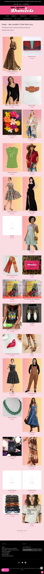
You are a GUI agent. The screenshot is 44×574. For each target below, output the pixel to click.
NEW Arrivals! (7, 18)
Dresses (13, 16)
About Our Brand (5, 554)
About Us (27, 18)
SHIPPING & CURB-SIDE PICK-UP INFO (10, 550)
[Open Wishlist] (42, 572)
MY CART (26, 4)
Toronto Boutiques (5, 553)
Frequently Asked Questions (7, 556)
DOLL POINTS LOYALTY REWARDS (9, 548)
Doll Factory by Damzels (15, 568)
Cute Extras (33, 16)
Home (7, 16)
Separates (23, 16)
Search (3, 547)
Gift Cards (17, 18)
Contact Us (37, 18)
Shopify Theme (23, 568)
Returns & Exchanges (6, 551)
